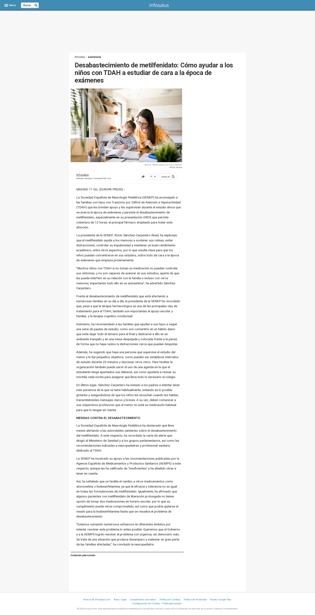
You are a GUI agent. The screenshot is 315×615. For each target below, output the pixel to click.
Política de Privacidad (195, 599)
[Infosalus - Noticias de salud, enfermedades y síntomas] (159, 5)
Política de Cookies (169, 599)
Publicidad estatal (171, 603)
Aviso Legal (120, 599)
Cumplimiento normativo (143, 599)
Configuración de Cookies (146, 603)
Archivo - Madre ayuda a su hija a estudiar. (163, 164)
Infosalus (82, 175)
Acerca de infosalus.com (96, 599)
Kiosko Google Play (220, 599)
